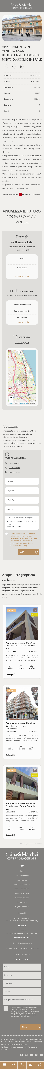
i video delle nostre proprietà (13, 1047)
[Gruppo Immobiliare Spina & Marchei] (22, 6)
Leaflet (11, 403)
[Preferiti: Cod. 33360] (5, 66)
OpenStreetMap (23, 403)
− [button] (11, 401)
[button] (22, 276)
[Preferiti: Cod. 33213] (35, 770)
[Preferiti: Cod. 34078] (35, 690)
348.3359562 (14, 472)
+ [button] (11, 397)
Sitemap (37, 1042)
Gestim (4, 1050)
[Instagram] (36, 1055)
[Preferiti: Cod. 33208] (35, 610)
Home (30, 1042)
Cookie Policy (20, 1044)
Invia (21, 552)
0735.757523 (14, 468)
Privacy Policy (7, 1044)
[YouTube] (31, 1055)
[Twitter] (26, 1055)
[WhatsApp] (41, 1055)
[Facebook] (21, 1055)
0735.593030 (14, 463)
